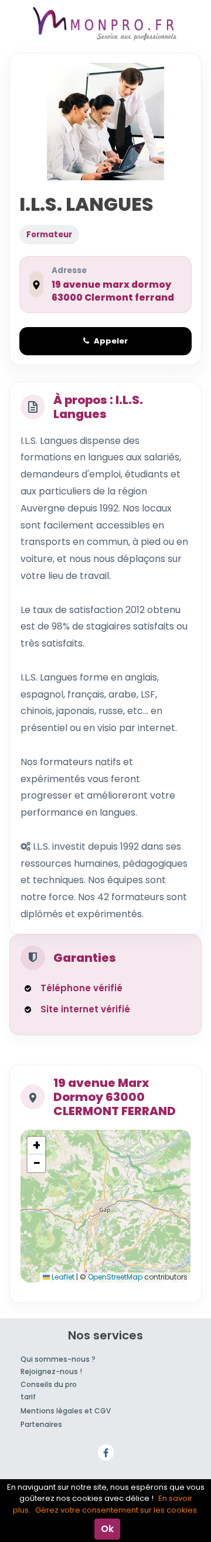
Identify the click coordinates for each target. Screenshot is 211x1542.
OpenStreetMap (115, 1277)
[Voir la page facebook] (105, 1452)
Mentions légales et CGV (66, 1411)
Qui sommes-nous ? (58, 1359)
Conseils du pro (49, 1384)
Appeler (111, 340)
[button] (36, 1145)
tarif (28, 1397)
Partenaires (41, 1424)
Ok (107, 1529)
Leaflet (62, 1277)
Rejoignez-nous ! (51, 1371)
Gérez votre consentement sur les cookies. (117, 1510)
